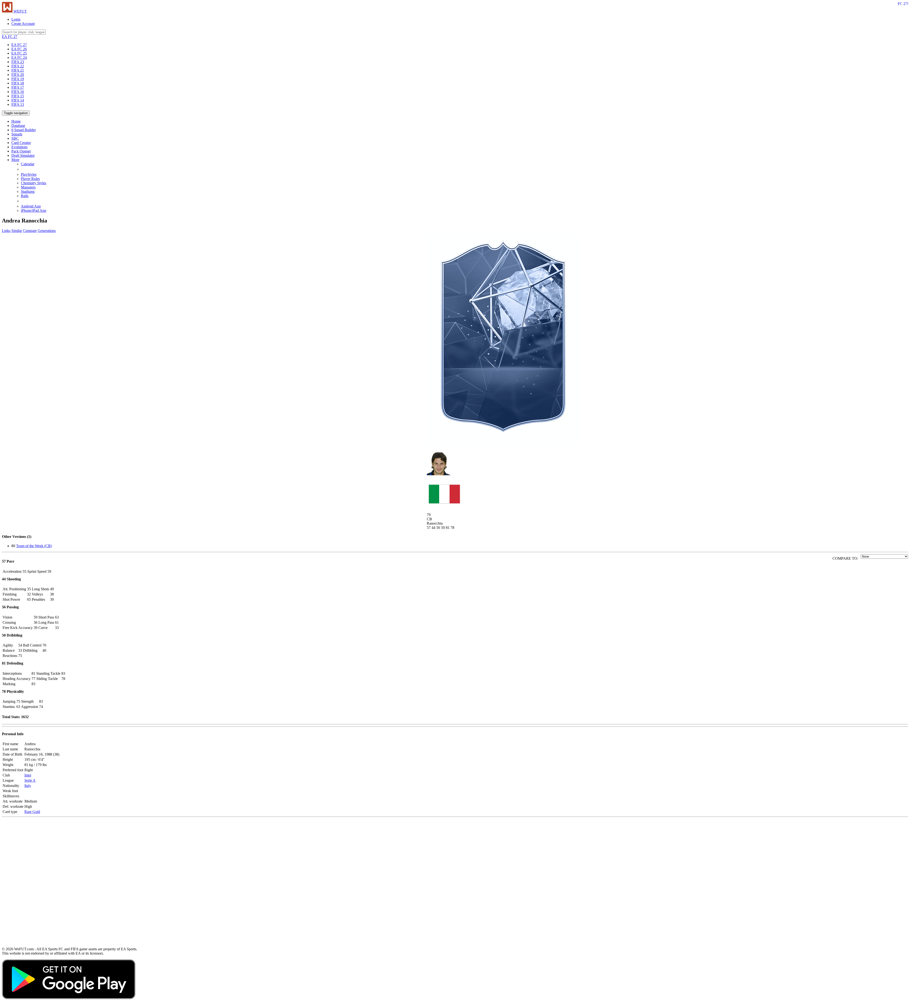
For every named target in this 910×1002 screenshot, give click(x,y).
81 (33, 673)
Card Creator (21, 143)
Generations (47, 231)
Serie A (30, 780)
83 (63, 673)
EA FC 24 (19, 57)
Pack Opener (21, 151)
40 (44, 650)
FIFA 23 (17, 62)
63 (57, 617)
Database (18, 126)
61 (57, 622)
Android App (31, 206)
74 (41, 707)
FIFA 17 (17, 87)
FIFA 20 (17, 75)
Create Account (23, 24)
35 (29, 589)
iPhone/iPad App (33, 210)
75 (20, 656)
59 (49, 571)
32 (29, 594)
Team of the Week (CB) (34, 546)
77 (33, 679)
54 (20, 645)
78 (63, 679)
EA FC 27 (19, 45)
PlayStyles (28, 174)
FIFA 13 (17, 104)
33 (57, 628)
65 (29, 599)
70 (44, 645)
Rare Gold (32, 812)
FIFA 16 (17, 92)
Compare (30, 231)
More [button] (15, 160)
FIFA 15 (17, 96)
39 (52, 599)
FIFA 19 (17, 79)
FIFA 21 (17, 70)
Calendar (27, 164)
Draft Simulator (23, 155)
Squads (16, 134)
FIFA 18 (17, 83)
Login (15, 19)
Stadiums (28, 191)
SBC (15, 138)
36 (35, 622)
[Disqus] (455, 880)
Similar (16, 231)
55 (24, 571)
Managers (28, 187)
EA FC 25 (19, 53)
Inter (27, 775)
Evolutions (19, 147)
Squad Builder (23, 130)
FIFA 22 (17, 66)
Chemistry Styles (33, 183)
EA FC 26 (19, 49)
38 (52, 594)
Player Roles (30, 179)
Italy (27, 786)
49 (52, 589)
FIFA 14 (17, 100)
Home (16, 121)
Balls (24, 196)
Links (6, 231)
